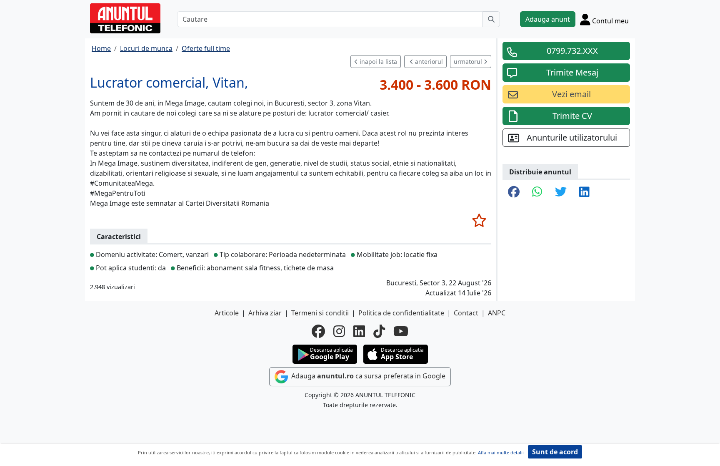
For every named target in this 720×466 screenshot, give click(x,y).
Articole (227, 312)
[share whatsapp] (537, 192)
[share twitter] (561, 192)
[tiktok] (379, 331)
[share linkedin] (584, 192)
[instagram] (339, 331)
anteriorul (428, 61)
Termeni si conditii (320, 312)
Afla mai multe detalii (501, 452)
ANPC (496, 312)
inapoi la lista (377, 61)
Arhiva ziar (265, 312)
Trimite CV (572, 115)
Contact (466, 312)
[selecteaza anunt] (479, 220)
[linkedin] (359, 331)
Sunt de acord (555, 451)
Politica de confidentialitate (401, 312)
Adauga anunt (547, 19)
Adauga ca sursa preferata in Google (367, 375)
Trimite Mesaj (572, 72)
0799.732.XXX (572, 50)
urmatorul (469, 61)
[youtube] (400, 331)
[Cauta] (491, 19)
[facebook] (318, 331)
